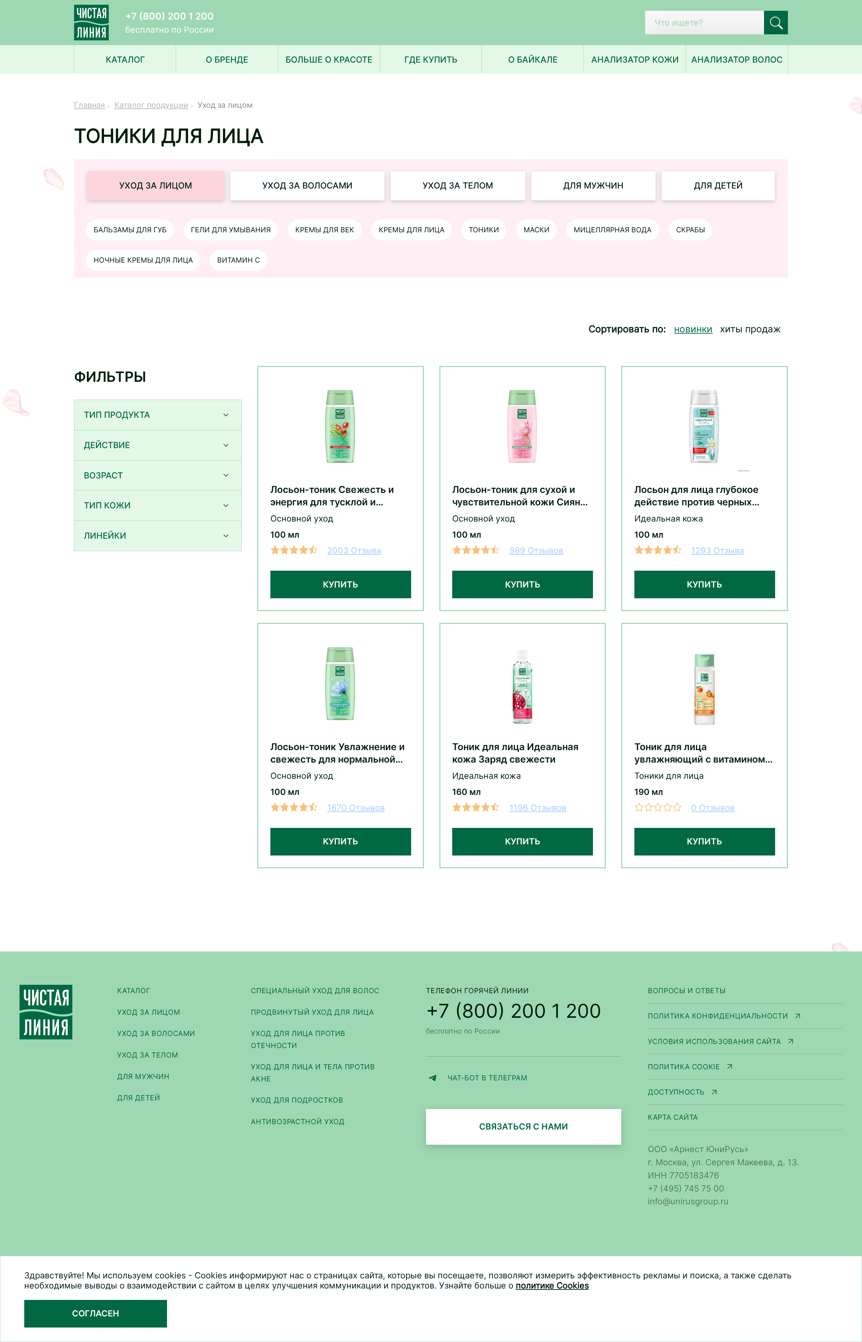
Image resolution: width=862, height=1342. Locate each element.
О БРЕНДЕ (227, 60)
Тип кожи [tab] (107, 505)
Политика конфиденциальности (745, 1016)
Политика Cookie (745, 1067)
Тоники (484, 229)
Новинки (693, 329)
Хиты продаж (750, 329)
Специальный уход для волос (315, 990)
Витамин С (238, 260)
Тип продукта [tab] (117, 415)
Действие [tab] (107, 445)
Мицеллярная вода (613, 229)
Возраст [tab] (103, 475)
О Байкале (533, 60)
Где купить (431, 60)
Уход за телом (458, 185)
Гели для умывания (231, 229)
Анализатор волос (737, 60)
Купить (340, 584)
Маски (537, 229)
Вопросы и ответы (687, 990)
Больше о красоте (329, 60)
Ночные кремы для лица (143, 260)
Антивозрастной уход (297, 1121)
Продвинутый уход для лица (312, 1012)
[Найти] (776, 23)
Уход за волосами (307, 185)
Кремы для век (324, 229)
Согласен (95, 1313)
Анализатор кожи (635, 60)
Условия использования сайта (745, 1042)
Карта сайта (673, 1117)
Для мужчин (593, 185)
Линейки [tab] (105, 536)
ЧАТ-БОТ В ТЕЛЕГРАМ (534, 1079)
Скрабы (690, 229)
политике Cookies (552, 1285)
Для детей (718, 185)
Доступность (745, 1092)
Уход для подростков (297, 1100)
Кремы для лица (411, 229)
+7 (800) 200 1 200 (169, 16)
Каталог (133, 990)
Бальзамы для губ (130, 229)
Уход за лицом (155, 185)
